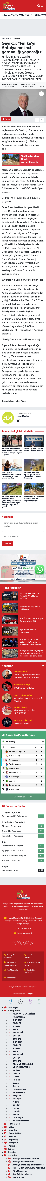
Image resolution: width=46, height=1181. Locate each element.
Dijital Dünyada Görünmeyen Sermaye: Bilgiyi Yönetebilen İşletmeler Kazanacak (27, 676)
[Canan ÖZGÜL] (7, 710)
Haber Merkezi (23, 416)
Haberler (5, 39)
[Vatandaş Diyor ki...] (7, 722)
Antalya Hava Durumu (31, 956)
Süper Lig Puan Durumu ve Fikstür (29, 1168)
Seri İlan (12, 1136)
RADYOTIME (19, 1017)
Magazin (17, 1096)
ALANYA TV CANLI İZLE (18, 15)
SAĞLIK (16, 1070)
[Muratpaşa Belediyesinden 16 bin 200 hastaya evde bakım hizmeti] (12, 465)
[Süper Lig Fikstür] (43, 806)
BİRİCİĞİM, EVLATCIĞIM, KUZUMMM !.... (25, 712)
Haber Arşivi (11, 978)
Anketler (12, 1146)
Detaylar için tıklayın (23, 797)
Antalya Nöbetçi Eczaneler (12, 956)
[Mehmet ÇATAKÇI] (7, 686)
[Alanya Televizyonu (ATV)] (9, 6)
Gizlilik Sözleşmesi (29, 987)
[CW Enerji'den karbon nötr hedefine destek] (34, 441)
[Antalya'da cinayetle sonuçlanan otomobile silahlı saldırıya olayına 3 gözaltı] (12, 441)
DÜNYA (16, 1073)
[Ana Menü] (42, 6)
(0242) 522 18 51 (24, 928)
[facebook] (11, 1001)
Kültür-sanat (19, 1092)
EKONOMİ (18, 1033)
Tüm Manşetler (13, 970)
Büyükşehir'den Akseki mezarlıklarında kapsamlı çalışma (34, 499)
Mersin (16, 1114)
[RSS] (32, 943)
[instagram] (30, 1001)
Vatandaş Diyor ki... (23, 721)
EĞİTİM (16, 1036)
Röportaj (13, 1140)
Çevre (16, 1086)
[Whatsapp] (27, 943)
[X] (19, 943)
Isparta (16, 1111)
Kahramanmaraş (21, 1121)
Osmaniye (18, 1117)
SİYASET (17, 1023)
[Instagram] (23, 943)
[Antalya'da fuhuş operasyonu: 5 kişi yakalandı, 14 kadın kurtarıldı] (34, 465)
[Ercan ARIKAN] (7, 674)
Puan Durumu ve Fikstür (32, 963)
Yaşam (16, 1083)
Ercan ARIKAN (20, 671)
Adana (16, 1102)
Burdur (16, 1105)
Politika (16, 1080)
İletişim (18, 987)
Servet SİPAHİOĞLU (23, 695)
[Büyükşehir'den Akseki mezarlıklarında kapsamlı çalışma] (34, 489)
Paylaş (7, 119)
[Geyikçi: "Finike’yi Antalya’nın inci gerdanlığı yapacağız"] (23, 102)
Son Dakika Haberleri (29, 971)
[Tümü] (43, 666)
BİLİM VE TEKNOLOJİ (23, 1064)
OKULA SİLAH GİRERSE (24, 688)
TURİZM (17, 1039)
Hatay (16, 1108)
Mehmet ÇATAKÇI (22, 685)
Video (11, 1127)
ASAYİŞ (16, 1026)
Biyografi (13, 1143)
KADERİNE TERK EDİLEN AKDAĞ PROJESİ (28, 700)
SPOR (15, 1029)
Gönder (7, 543)
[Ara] (38, 6)
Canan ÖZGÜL (20, 707)
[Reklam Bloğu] (23, 568)
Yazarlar (12, 1130)
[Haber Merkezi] (8, 418)
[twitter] (20, 1001)
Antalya (16, 39)
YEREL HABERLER (21, 1067)
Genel (16, 1077)
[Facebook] (14, 943)
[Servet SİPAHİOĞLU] (7, 698)
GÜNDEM (17, 1020)
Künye (11, 987)
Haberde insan (20, 1089)
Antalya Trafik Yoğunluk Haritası (11, 963)
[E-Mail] (18, 421)
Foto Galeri (14, 1124)
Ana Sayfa (13, 1007)
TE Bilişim (29, 994)
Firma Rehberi (15, 1133)
